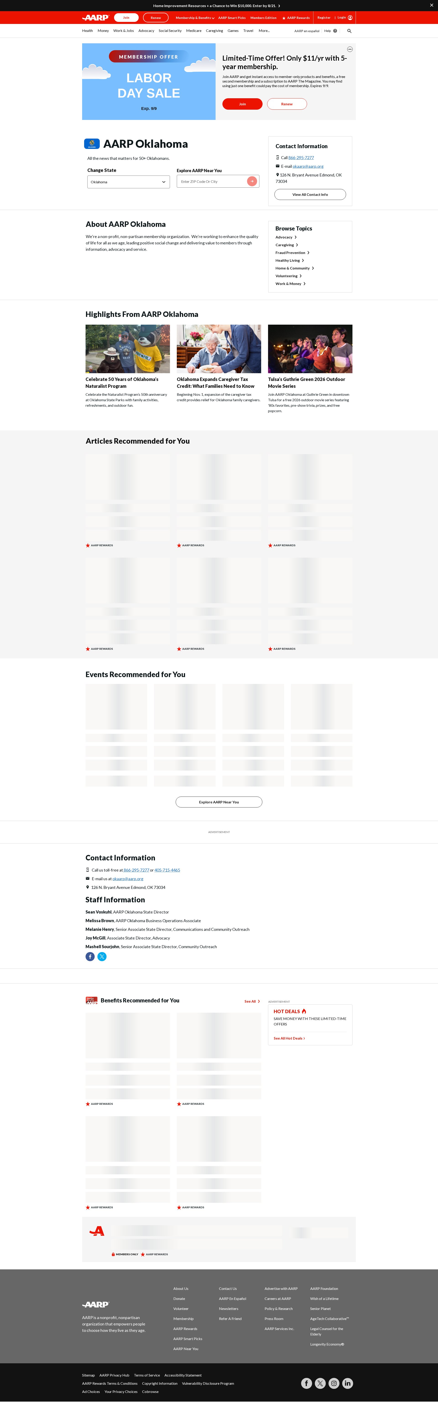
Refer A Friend (230, 1318)
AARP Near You (185, 1348)
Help (327, 31)
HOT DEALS (287, 1011)
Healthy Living (288, 260)
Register (324, 17)
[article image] (128, 372)
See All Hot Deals (288, 1038)
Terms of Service (147, 1375)
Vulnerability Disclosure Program (208, 1383)
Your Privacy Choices (121, 1391)
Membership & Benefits (193, 18)
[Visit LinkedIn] (347, 1383)
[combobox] (218, 181)
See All (250, 1001)
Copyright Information (159, 1383)
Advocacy (284, 237)
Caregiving (285, 245)
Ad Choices (91, 1391)
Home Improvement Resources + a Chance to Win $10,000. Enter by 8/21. (214, 5)
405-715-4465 (167, 869)
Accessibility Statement (183, 1375)
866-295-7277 (301, 157)
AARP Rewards (298, 18)
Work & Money (288, 283)
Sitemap (88, 1375)
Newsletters (228, 1308)
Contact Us (228, 1288)
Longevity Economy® (327, 1344)
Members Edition (263, 18)
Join (242, 104)
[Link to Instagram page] (333, 1383)
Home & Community (293, 268)
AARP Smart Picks (232, 18)
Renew (287, 104)
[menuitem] (87, 32)
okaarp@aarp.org (308, 166)
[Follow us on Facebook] (90, 956)
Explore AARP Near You (199, 170)
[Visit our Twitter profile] (102, 956)
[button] (349, 31)
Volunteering (286, 276)
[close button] (350, 49)
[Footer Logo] (114, 1304)
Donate (179, 1298)
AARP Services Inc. (279, 1328)
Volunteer (181, 1308)
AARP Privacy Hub (114, 1375)
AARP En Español (232, 1298)
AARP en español (307, 31)
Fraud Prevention (290, 252)
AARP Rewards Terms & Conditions (110, 1383)
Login (342, 17)
